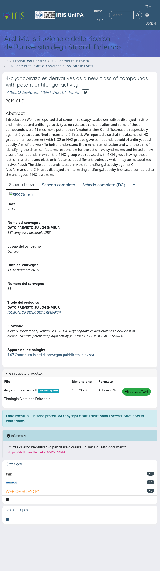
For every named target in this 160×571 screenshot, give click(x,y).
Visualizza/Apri (136, 391)
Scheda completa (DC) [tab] (103, 184)
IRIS (5, 61)
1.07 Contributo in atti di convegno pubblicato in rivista (50, 66)
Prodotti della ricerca (29, 61)
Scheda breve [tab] (22, 184)
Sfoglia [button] (97, 19)
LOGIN (150, 23)
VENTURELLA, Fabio (60, 92)
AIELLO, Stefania (22, 92)
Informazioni (20, 436)
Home (97, 11)
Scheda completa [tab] (58, 184)
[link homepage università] (59, 15)
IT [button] (146, 6)
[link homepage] (15, 15)
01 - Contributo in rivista (70, 61)
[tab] (134, 184)
